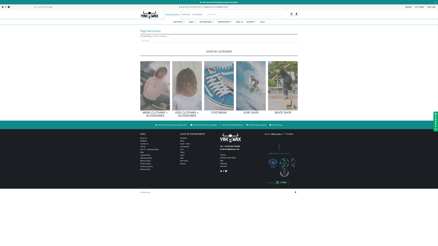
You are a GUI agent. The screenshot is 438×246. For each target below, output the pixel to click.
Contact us (144, 144)
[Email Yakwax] (3, 7)
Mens (182, 141)
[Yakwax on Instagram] (9, 7)
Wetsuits (178, 22)
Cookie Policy (145, 155)
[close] (436, 2)
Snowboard (224, 22)
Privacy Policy (145, 164)
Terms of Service (146, 166)
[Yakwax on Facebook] (6, 7)
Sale (262, 22)
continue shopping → (161, 36)
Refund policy (145, 169)
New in (239, 22)
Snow (182, 155)
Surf (191, 22)
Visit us (143, 146)
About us (143, 138)
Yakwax (147, 192)
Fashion (186, 15)
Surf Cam (431, 7)
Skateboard (206, 22)
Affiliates (143, 141)
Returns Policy (145, 161)
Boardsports (173, 15)
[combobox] (244, 14)
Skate (182, 152)
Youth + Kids (185, 144)
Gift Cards (419, 7)
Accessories (184, 146)
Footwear (197, 15)
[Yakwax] (149, 14)
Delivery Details (146, 158)
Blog (142, 152)
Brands (408, 7)
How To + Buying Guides (149, 149)
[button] (435, 122)
